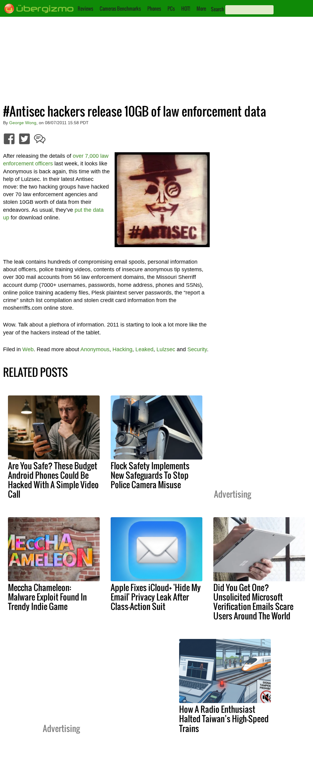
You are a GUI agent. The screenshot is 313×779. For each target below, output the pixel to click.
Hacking (122, 349)
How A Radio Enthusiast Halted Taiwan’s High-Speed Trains (224, 718)
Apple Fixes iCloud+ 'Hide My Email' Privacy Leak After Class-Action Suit (156, 596)
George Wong (22, 122)
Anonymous (94, 349)
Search (217, 9)
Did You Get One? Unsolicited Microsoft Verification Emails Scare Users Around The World (253, 601)
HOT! (185, 8)
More (201, 8)
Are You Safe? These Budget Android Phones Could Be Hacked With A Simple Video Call (53, 480)
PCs (171, 8)
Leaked (144, 349)
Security (197, 349)
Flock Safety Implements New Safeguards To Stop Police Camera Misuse (150, 475)
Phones (154, 8)
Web (28, 349)
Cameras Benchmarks (120, 8)
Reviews (85, 8)
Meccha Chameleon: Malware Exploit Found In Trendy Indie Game (47, 596)
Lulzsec (165, 349)
